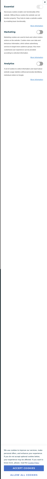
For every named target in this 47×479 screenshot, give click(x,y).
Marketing (40, 32)
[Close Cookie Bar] (45, 2)
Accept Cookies (24, 468)
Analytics (40, 64)
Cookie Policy (33, 463)
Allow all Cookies (23, 475)
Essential (40, 7)
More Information (36, 26)
